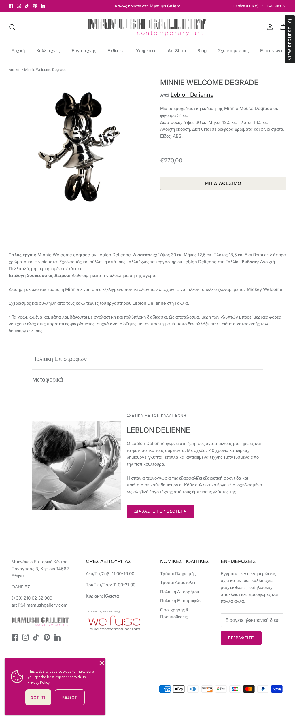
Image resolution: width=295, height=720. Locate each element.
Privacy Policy (39, 682)
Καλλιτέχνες (48, 50)
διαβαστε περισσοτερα (160, 511)
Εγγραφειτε (241, 638)
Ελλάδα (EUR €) (245, 6)
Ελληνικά (274, 6)
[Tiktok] (27, 6)
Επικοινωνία (272, 50)
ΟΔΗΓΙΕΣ (21, 587)
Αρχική (18, 50)
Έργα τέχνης (83, 50)
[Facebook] (11, 6)
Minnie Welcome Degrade (45, 69)
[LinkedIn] (43, 6)
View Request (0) (289, 39)
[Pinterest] (35, 6)
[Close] (101, 662)
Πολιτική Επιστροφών (59, 358)
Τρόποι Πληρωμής (178, 573)
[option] (78, 147)
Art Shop (177, 50)
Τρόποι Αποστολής (178, 582)
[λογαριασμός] (269, 27)
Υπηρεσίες (146, 50)
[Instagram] (19, 6)
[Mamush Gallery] (147, 27)
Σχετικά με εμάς (233, 50)
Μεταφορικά (47, 379)
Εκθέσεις (115, 50)
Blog (202, 50)
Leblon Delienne (192, 94)
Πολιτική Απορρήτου (179, 591)
